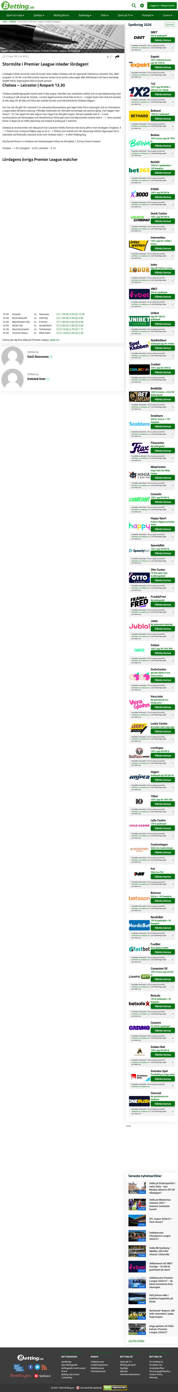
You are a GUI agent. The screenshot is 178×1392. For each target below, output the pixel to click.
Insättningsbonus (99, 1365)
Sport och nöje (14, 15)
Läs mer (170, 24)
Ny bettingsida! (158, 446)
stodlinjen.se (135, 48)
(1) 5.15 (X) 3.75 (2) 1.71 (69, 329)
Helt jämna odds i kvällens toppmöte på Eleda (161, 1298)
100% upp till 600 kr (160, 751)
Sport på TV (124, 15)
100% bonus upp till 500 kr (162, 973)
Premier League (58, 50)
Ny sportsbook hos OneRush (159, 1098)
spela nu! (54, 340)
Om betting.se (156, 1361)
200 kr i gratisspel (159, 292)
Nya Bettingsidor (69, 1365)
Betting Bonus (61, 15)
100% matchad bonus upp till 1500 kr (161, 61)
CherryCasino (32, 50)
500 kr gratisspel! (159, 36)
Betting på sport (128, 1365)
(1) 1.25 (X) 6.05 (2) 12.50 (70, 314)
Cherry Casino (16, 50)
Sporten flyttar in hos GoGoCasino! (160, 674)
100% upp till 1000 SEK (162, 649)
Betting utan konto (70, 1374)
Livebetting (66, 1377)
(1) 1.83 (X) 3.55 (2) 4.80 (69, 318)
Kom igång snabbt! (159, 948)
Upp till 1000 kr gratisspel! (158, 318)
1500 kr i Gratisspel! (160, 114)
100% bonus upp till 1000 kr (163, 140)
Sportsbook (73, 50)
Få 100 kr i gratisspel (160, 1026)
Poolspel (147, 15)
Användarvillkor (156, 1368)
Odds (104, 15)
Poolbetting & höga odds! (163, 1074)
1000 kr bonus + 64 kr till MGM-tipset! (162, 393)
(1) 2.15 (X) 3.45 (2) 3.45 (69, 333)
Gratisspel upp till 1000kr (162, 343)
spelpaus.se (145, 48)
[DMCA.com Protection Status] (115, 1387)
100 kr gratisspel (158, 824)
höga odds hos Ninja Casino (160, 472)
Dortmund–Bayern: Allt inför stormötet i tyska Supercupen (162, 1313)
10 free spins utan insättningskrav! (159, 574)
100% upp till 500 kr (160, 192)
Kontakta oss (155, 1365)
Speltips (38, 15)
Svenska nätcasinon (130, 1374)
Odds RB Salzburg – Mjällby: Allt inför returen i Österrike (160, 1251)
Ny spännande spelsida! (162, 624)
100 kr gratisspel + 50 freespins (161, 922)
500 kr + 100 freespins (161, 896)
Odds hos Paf (157, 872)
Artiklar (12, 21)
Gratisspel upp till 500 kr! (162, 775)
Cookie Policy (156, 1374)
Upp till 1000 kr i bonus (161, 268)
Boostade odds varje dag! (162, 727)
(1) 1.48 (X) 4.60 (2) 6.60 (69, 321)
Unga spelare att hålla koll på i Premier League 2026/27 (161, 1329)
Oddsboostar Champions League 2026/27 (160, 1235)
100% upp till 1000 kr (161, 368)
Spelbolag (84, 15)
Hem (5, 21)
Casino (167, 15)
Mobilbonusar (97, 1368)
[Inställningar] (142, 5)
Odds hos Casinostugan (162, 848)
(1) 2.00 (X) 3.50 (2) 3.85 (69, 325)
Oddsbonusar (97, 1361)
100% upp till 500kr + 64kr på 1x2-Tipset (161, 88)
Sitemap (153, 1377)
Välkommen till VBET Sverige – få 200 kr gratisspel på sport (161, 1266)
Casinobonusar (98, 1371)
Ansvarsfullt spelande (91, 1387)
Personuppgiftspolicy (159, 1371)
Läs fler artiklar (136, 1340)
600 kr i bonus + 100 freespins (160, 420)
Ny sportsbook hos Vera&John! (159, 701)
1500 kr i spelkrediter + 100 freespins (161, 167)
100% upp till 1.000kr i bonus (161, 242)
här (140, 50)
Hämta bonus (163, 40)
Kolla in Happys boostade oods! (162, 523)
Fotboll (44, 50)
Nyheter (124, 1371)
